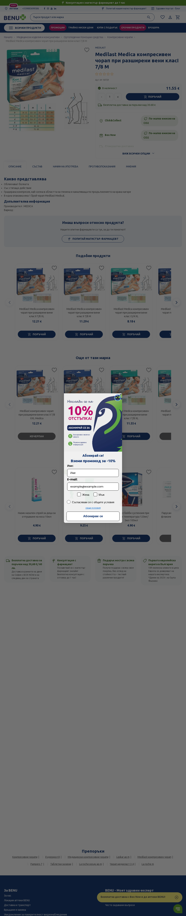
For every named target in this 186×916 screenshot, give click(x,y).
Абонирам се (93, 516)
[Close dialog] (118, 398)
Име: (70, 466)
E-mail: (72, 479)
